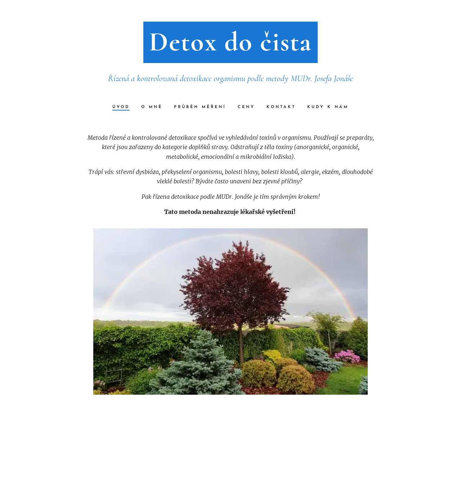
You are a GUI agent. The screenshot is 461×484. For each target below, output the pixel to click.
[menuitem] (123, 107)
